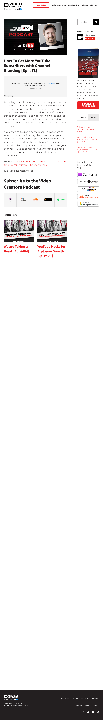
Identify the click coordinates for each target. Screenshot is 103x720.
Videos (79, 705)
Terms (20, 705)
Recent (94, 117)
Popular (82, 117)
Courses (84, 698)
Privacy (25, 705)
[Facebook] (83, 712)
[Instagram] (98, 712)
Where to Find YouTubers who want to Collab (87, 129)
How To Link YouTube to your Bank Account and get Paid (87, 139)
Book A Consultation (69, 698)
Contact (95, 705)
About (87, 705)
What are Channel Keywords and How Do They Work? (87, 149)
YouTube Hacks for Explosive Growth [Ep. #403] (51, 251)
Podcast (94, 698)
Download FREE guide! (88, 105)
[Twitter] (88, 712)
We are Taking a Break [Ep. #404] (16, 248)
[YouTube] (93, 712)
